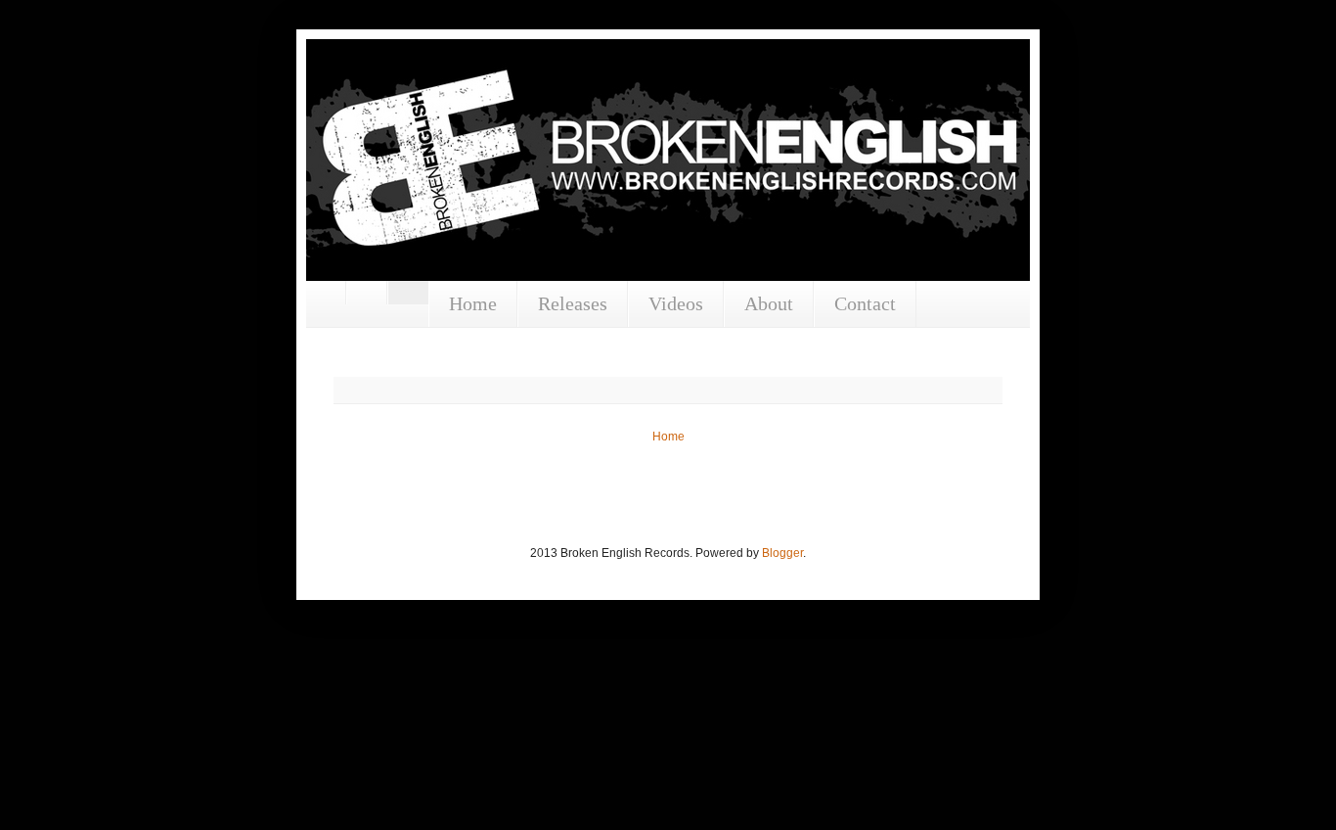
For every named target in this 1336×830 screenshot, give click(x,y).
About (768, 303)
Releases (572, 303)
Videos (675, 303)
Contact (865, 303)
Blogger (782, 553)
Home (473, 303)
